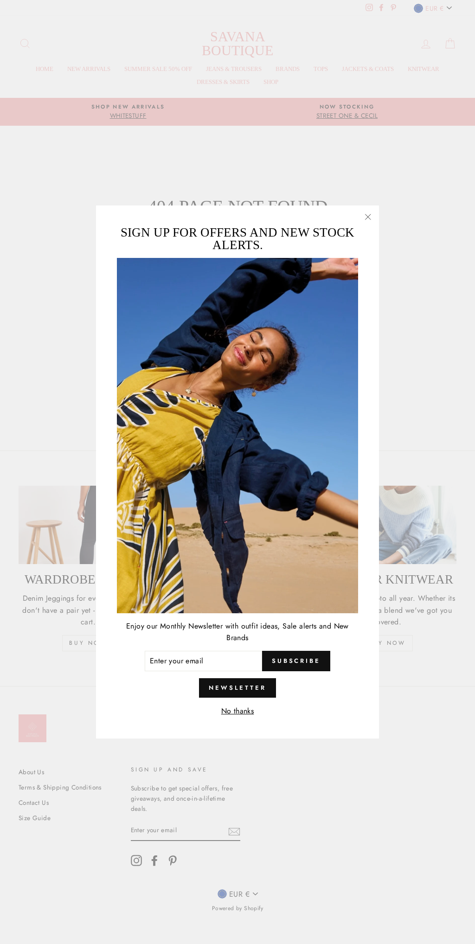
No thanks (237, 711)
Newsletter (237, 687)
